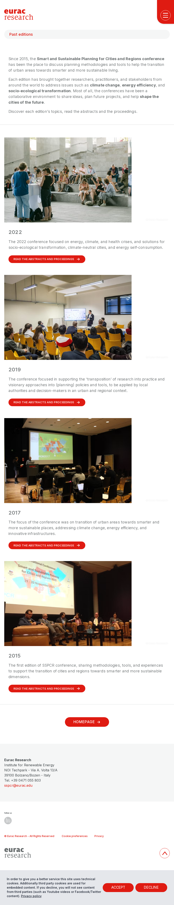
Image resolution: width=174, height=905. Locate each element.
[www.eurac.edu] (80, 853)
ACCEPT (118, 887)
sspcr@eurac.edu (18, 785)
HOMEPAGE (84, 722)
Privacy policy (31, 896)
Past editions (21, 34)
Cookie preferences (75, 836)
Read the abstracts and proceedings (44, 259)
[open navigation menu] (165, 15)
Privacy (99, 836)
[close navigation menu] (167, 159)
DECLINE (151, 887)
